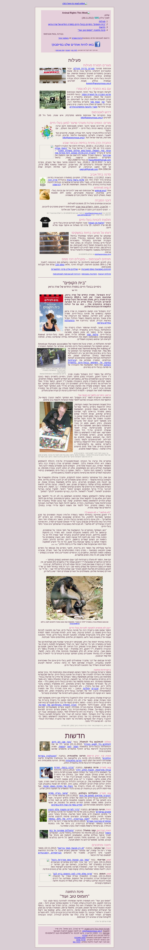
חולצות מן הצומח (96, 223)
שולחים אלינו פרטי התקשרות (64, 269)
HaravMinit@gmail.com (99, 160)
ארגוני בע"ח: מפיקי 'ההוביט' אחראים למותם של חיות (79, 794)
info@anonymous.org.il (92, 117)
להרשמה (57, 184)
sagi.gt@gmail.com (89, 169)
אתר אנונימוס (60, 50)
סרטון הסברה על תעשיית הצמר (96, 94)
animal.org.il (100, 190)
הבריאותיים (55, 853)
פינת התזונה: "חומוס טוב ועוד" (91, 30)
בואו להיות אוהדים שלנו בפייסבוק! (73, 44)
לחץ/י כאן (74, 50)
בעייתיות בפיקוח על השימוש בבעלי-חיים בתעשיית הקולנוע (89, 362)
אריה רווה (52, 180)
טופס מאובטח (80, 937)
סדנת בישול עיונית (75, 180)
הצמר (75, 746)
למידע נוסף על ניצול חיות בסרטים (67, 805)
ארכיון (84, 935)
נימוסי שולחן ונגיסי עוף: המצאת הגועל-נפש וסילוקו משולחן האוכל (83, 149)
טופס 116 (59, 264)
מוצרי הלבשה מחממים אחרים (83, 107)
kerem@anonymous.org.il (98, 83)
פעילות (102, 21)
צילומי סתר (92, 334)
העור (69, 746)
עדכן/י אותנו (81, 940)
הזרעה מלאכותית (74, 760)
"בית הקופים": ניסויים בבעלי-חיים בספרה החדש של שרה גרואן (76, 24)
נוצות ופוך (95, 102)
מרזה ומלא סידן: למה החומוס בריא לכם (72, 874)
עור (103, 102)
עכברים (95, 688)
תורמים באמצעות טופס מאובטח (96, 269)
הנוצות (62, 746)
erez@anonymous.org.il (93, 213)
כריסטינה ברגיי (75, 623)
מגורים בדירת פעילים (83, 68)
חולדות (86, 688)
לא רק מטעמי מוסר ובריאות (71, 848)
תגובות (68, 50)
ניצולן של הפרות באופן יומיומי (58, 786)
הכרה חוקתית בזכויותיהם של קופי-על (58, 705)
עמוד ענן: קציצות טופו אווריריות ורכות (70, 860)
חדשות (102, 27)
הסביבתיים (43, 853)
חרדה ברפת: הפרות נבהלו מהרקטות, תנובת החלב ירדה (82, 768)
